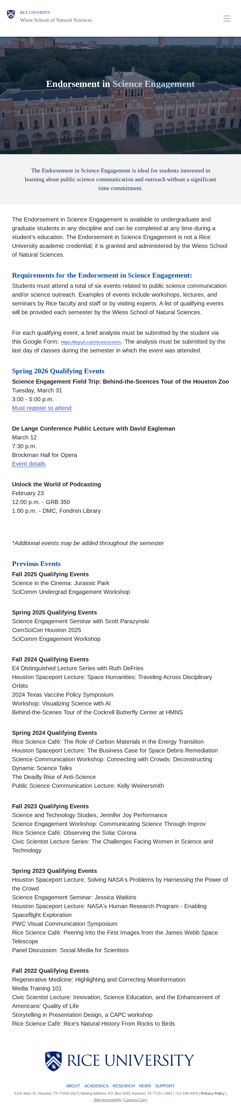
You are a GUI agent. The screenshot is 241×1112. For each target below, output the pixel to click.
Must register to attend (41, 408)
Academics (96, 1086)
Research (124, 1086)
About (73, 1086)
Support (165, 1086)
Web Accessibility (107, 1100)
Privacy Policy (213, 1093)
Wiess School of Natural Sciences (56, 20)
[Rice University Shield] (11, 17)
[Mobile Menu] (227, 18)
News (145, 1086)
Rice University (35, 13)
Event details (29, 464)
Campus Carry (135, 1100)
